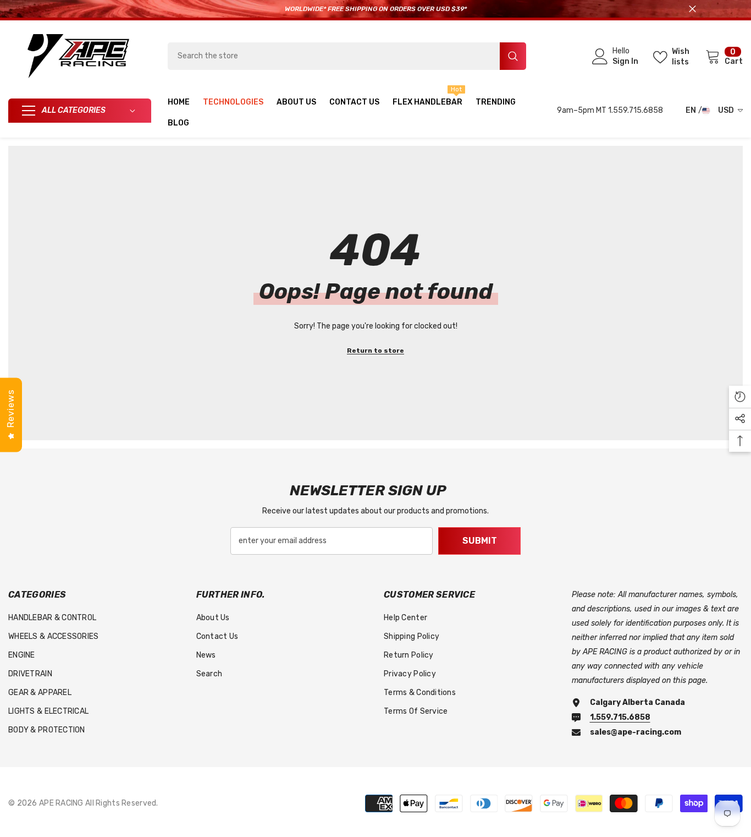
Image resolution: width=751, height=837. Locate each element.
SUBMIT (479, 540)
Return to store (375, 350)
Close (692, 9)
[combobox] (334, 56)
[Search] (347, 56)
